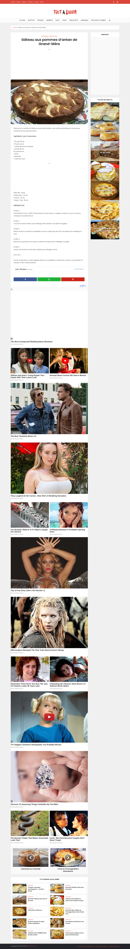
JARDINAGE (84, 20)
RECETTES (31, 20)
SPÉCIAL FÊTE (73, 20)
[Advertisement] (49, 63)
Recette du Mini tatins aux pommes (74, 888)
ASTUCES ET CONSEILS (98, 20)
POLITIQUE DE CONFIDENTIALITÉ (86, 946)
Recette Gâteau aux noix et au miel (37, 899)
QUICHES (30, 2)
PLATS (57, 20)
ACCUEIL (13, 2)
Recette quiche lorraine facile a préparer (36, 922)
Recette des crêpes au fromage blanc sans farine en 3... (74, 912)
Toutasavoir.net (32, 946)
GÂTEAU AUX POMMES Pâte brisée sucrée (37, 934)
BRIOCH (24, 2)
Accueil (15, 27)
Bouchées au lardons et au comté (74, 922)
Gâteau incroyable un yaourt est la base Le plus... (74, 899)
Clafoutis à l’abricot (35, 910)
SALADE (36, 2)
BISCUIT (19, 2)
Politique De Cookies (102, 946)
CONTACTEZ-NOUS (114, 946)
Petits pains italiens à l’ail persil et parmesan (74, 934)
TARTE (41, 2)
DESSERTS (49, 20)
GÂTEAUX (40, 20)
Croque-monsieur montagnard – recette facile (36, 889)
